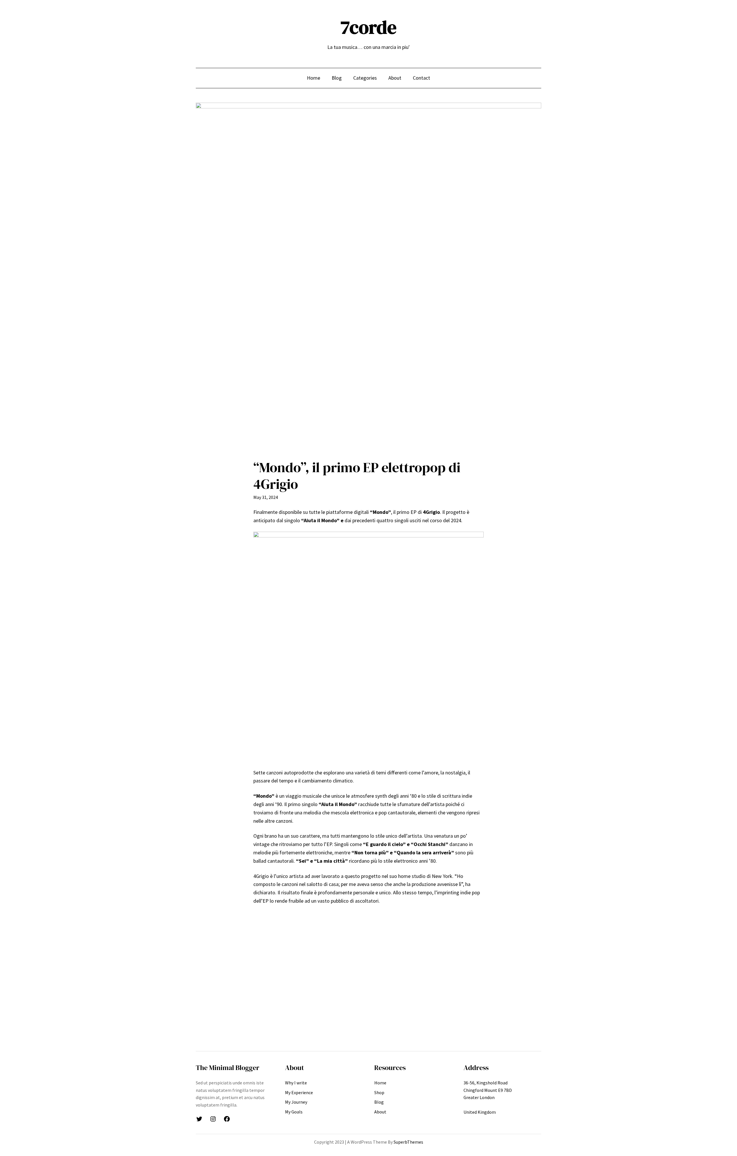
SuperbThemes (408, 1142)
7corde (368, 27)
